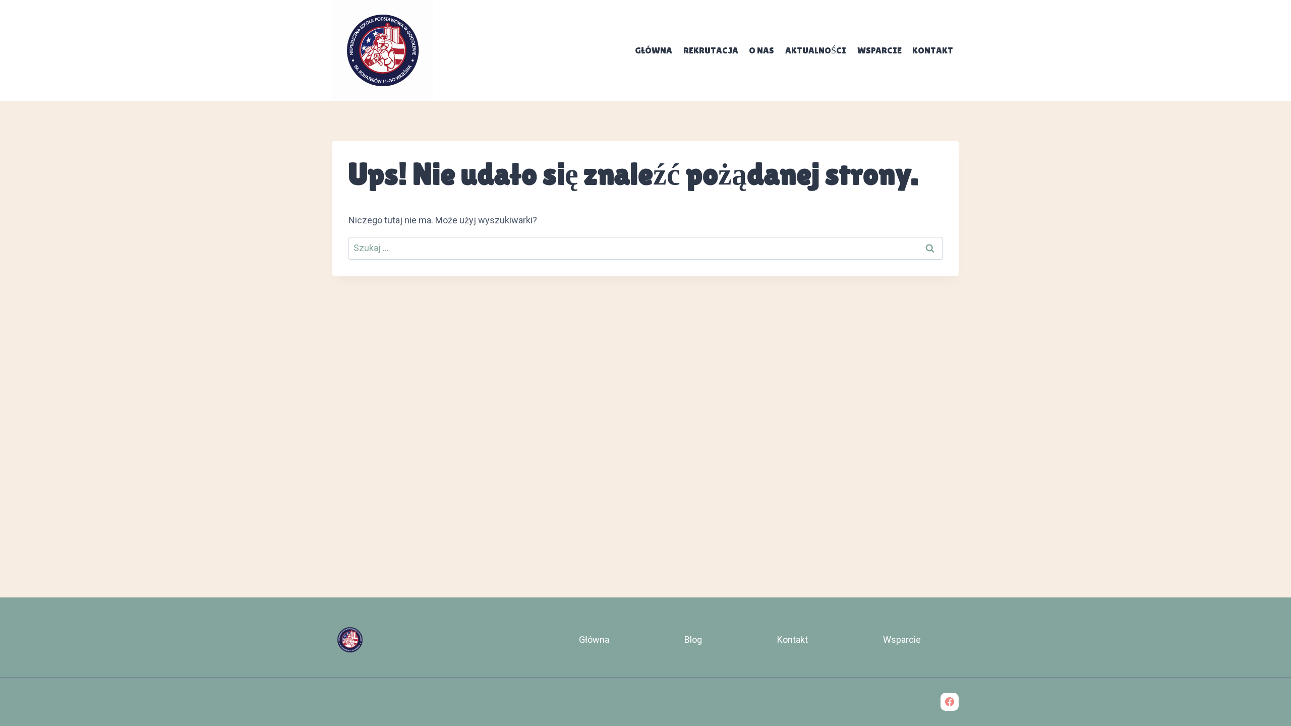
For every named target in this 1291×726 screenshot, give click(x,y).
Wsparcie (879, 50)
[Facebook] (950, 702)
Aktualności (815, 50)
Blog (693, 639)
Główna (653, 50)
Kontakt (932, 50)
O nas (761, 50)
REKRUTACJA (710, 50)
